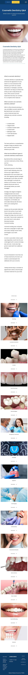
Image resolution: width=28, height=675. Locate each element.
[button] (25, 2)
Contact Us (23, 664)
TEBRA (22, 673)
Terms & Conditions (23, 659)
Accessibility (23, 662)
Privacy (23, 656)
